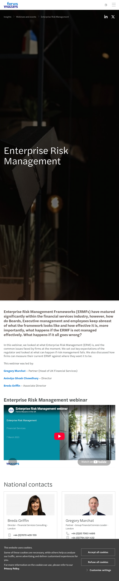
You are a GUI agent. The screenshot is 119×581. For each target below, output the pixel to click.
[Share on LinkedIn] (106, 16)
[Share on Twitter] (113, 16)
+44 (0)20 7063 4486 (83, 533)
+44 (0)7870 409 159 (25, 535)
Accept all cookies (98, 552)
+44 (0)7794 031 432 (82, 537)
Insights (7, 16)
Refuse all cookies (98, 562)
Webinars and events (26, 16)
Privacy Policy (11, 568)
